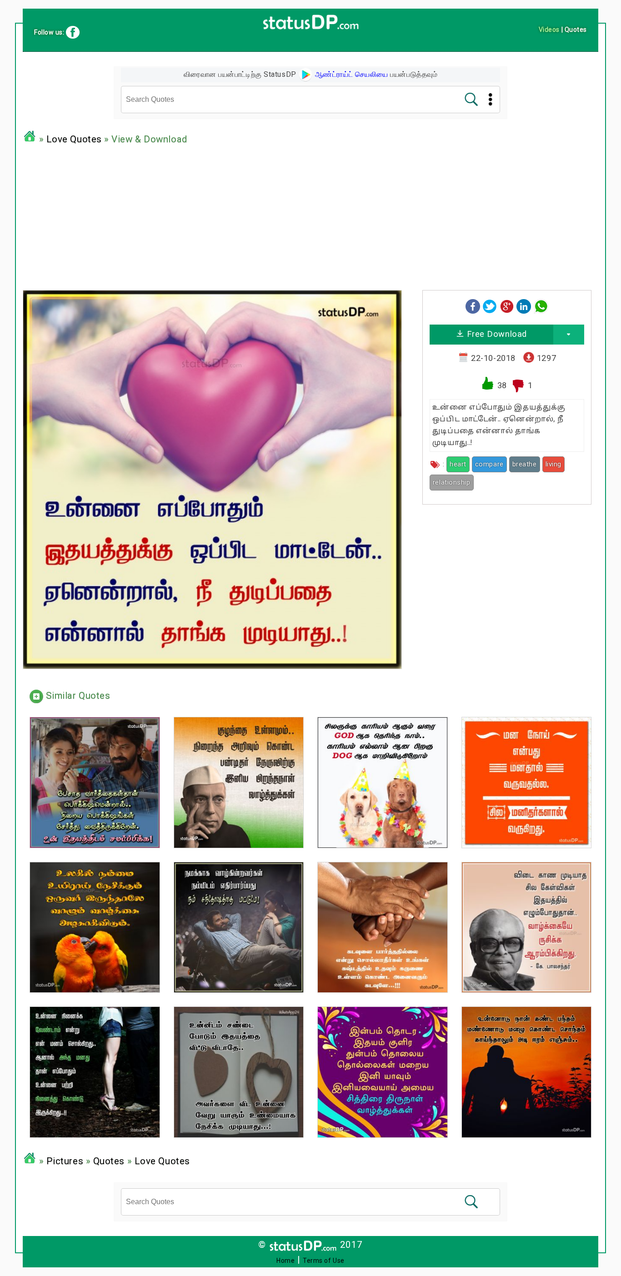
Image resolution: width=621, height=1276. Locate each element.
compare (489, 464)
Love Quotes (74, 139)
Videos (549, 29)
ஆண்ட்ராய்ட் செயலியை (350, 74)
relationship (452, 482)
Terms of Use (324, 1260)
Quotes (109, 1161)
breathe (524, 464)
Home (285, 1260)
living (553, 464)
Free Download (495, 334)
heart (458, 464)
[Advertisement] (310, 215)
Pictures (64, 1161)
